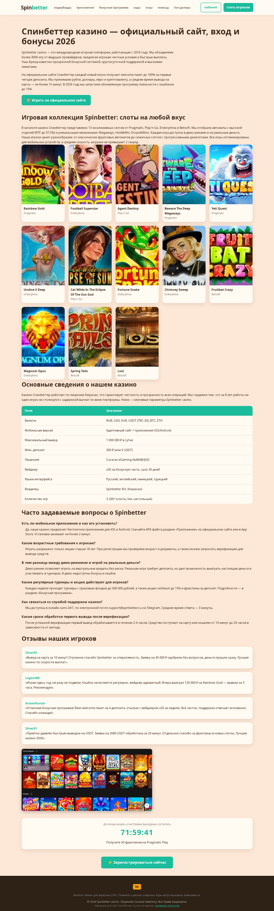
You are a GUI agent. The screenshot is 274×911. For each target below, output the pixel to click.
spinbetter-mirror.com (167, 905)
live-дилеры (182, 7)
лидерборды (62, 7)
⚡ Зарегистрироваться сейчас (137, 862)
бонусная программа (113, 7)
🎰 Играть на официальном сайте (56, 100)
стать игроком (238, 7)
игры (149, 7)
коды (137, 7)
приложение (85, 7)
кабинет (211, 7)
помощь (163, 7)
